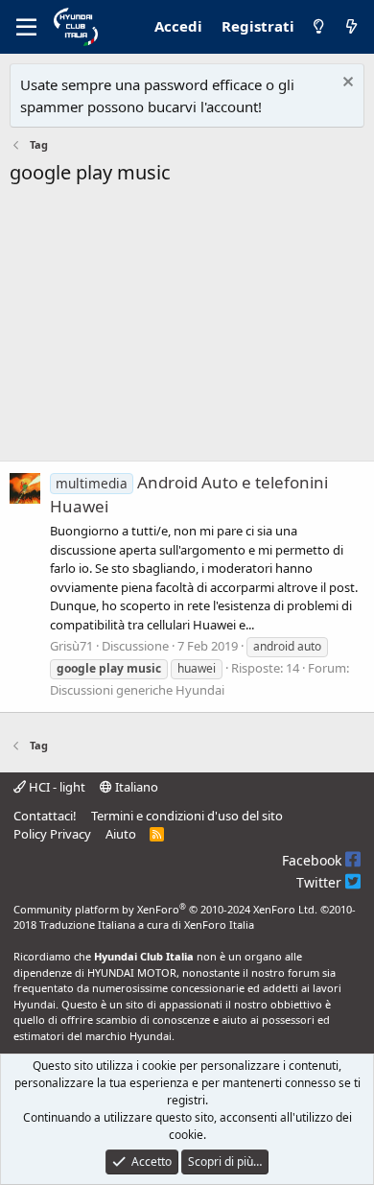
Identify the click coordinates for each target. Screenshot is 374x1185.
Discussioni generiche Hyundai (137, 690)
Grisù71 (71, 645)
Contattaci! (45, 815)
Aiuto (120, 833)
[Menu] (26, 27)
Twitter (320, 882)
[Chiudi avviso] (346, 84)
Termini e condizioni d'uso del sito (187, 815)
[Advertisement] (187, 329)
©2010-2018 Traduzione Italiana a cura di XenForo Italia (184, 917)
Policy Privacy (52, 833)
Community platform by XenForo (165, 909)
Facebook (313, 860)
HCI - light (55, 786)
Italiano (135, 786)
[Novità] (351, 27)
